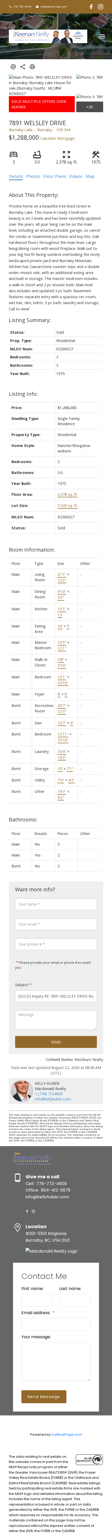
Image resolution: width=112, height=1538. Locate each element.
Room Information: (32, 549)
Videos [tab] (76, 176)
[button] (20, 6)
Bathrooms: (23, 819)
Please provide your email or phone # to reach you (53, 965)
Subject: (22, 984)
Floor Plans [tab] (54, 176)
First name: (32, 1288)
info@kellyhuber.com (53, 6)
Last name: (70, 1288)
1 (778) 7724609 (49, 1093)
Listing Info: (23, 393)
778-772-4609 (22, 6)
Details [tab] (16, 176)
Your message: (36, 1337)
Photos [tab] (33, 176)
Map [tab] (90, 176)
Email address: (36, 1312)
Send (56, 1042)
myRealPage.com (67, 1434)
